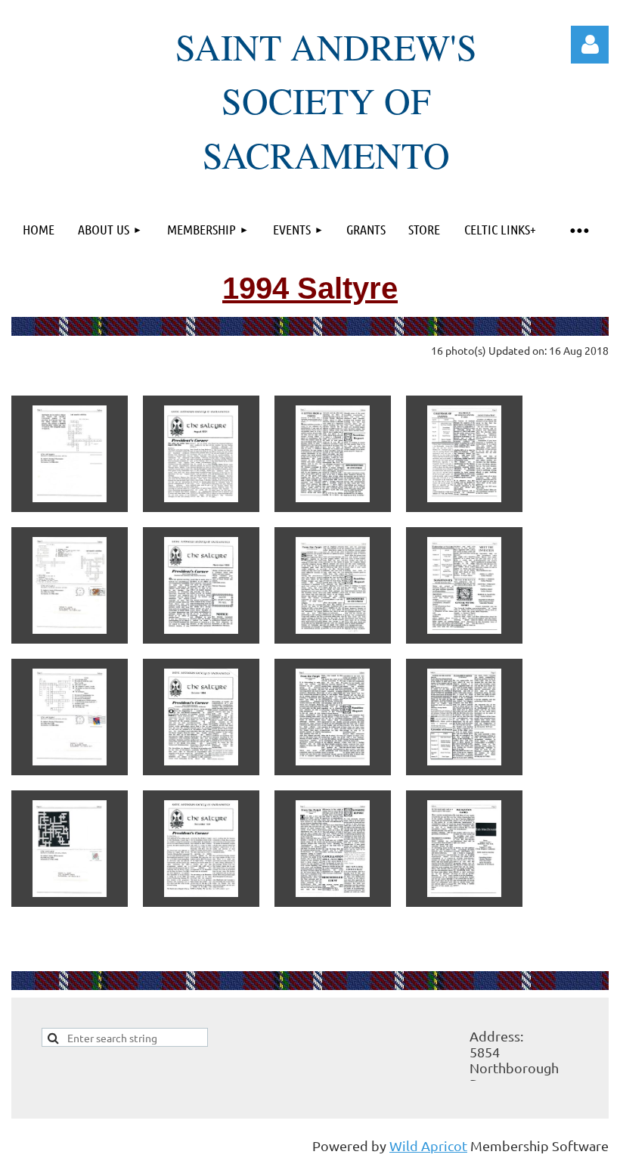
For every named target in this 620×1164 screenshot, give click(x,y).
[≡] (578, 229)
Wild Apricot (428, 1145)
